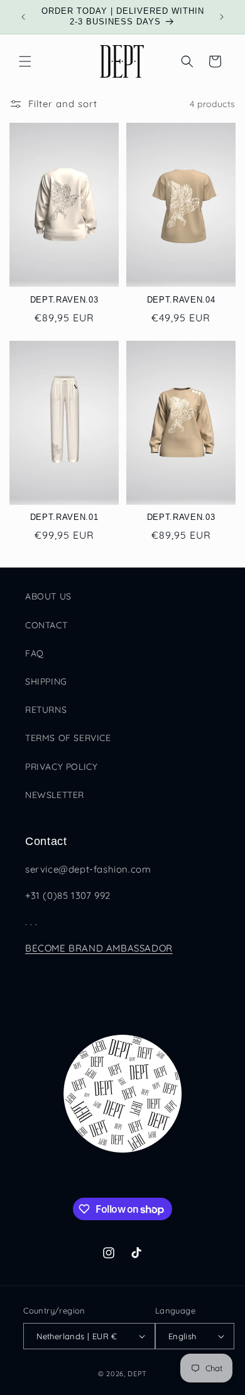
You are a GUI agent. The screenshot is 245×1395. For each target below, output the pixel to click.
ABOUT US (48, 596)
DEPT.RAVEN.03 (64, 299)
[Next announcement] (222, 17)
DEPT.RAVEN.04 (181, 299)
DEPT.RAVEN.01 (64, 517)
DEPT (137, 1373)
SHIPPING (46, 681)
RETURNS (46, 709)
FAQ (34, 653)
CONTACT (46, 625)
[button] (25, 61)
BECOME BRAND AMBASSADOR (99, 948)
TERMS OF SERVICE (68, 738)
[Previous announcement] (23, 17)
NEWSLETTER (54, 795)
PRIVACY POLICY (61, 766)
